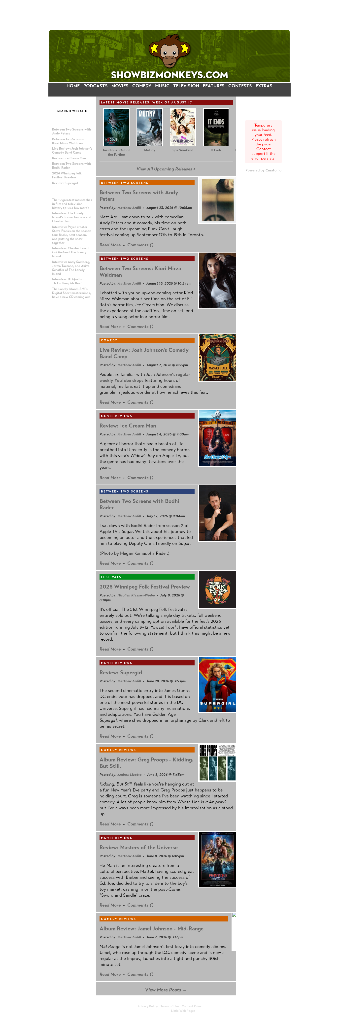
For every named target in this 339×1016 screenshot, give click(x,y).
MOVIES (120, 86)
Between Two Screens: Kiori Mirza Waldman (68, 141)
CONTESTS (240, 86)
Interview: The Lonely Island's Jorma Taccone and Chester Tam (71, 217)
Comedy (109, 340)
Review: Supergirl (65, 183)
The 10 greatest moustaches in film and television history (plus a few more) (72, 204)
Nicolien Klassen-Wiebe (136, 595)
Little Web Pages (183, 1011)
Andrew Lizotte (129, 774)
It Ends (216, 150)
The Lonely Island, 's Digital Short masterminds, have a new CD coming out (71, 293)
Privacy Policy (147, 1006)
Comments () (140, 245)
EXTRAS (264, 86)
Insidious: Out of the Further (116, 152)
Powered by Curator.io (263, 170)
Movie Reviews (116, 416)
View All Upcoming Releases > (166, 169)
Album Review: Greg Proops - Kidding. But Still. (147, 762)
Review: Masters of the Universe (139, 847)
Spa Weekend (182, 150)
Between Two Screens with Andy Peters (139, 195)
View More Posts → (166, 990)
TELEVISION (186, 86)
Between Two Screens (125, 183)
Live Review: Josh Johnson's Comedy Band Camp (72, 151)
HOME (73, 86)
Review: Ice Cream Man (69, 158)
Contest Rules (192, 1006)
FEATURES (214, 86)
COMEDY (141, 86)
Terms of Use (170, 1006)
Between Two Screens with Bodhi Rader (139, 504)
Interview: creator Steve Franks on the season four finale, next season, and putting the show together (71, 235)
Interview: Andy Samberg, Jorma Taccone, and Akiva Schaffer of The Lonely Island (71, 268)
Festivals (111, 577)
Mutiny (149, 150)
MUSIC (162, 86)
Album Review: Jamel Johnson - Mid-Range (151, 928)
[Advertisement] (169, 14)
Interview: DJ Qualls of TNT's (69, 281)
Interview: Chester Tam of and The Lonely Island (71, 252)
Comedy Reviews (118, 750)
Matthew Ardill (129, 207)
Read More (110, 245)
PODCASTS (95, 86)
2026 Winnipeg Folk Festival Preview (67, 175)
